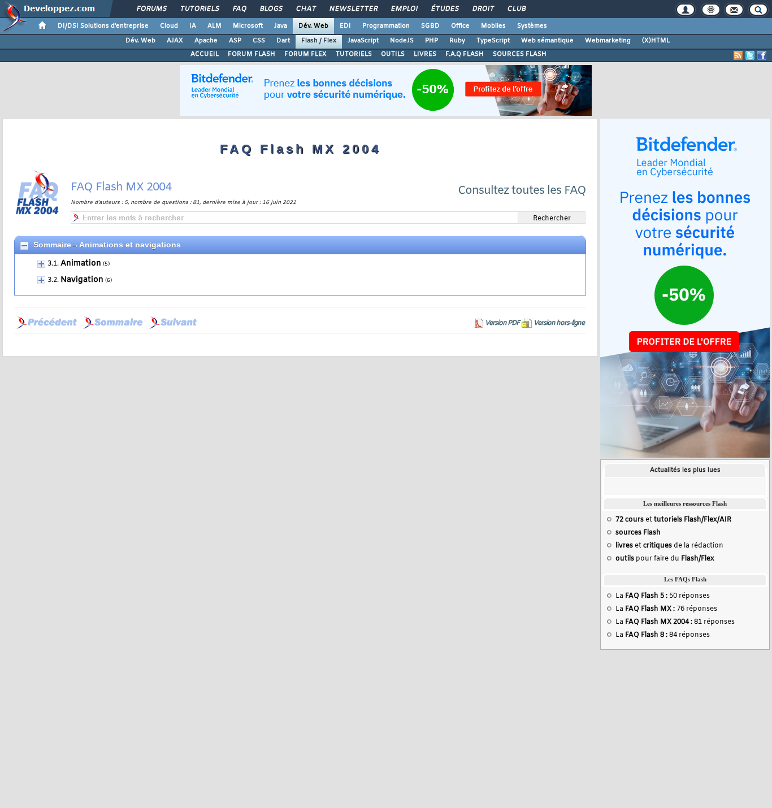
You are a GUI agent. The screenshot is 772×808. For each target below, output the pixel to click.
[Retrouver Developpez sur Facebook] (761, 55)
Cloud (169, 26)
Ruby (457, 41)
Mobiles (493, 26)
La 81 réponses (675, 622)
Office (460, 26)
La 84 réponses (662, 635)
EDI (345, 26)
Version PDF (502, 323)
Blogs (270, 9)
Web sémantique (547, 41)
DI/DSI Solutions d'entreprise (103, 26)
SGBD (430, 26)
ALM (214, 26)
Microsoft (248, 26)
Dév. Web (313, 26)
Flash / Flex (318, 41)
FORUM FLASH (251, 54)
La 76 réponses (666, 609)
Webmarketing (608, 41)
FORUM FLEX (305, 54)
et (673, 519)
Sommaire (52, 244)
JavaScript (363, 41)
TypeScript (493, 41)
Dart (283, 41)
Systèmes (532, 26)
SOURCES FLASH (520, 54)
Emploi (403, 9)
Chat (305, 9)
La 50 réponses (662, 596)
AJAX (175, 41)
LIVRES (425, 54)
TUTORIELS (354, 54)
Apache (206, 41)
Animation (80, 263)
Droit (483, 9)
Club (516, 9)
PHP (431, 41)
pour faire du (664, 558)
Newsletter (353, 9)
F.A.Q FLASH (464, 54)
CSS (259, 41)
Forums (151, 9)
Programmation (386, 26)
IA (192, 26)
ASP (235, 41)
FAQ (239, 9)
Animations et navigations (130, 244)
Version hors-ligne (559, 323)
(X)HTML (656, 41)
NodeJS (402, 41)
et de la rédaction (669, 545)
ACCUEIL (204, 54)
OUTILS (393, 54)
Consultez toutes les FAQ (522, 190)
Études (444, 9)
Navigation (81, 280)
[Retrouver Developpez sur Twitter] (749, 55)
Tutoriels (199, 9)
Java (280, 26)
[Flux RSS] (738, 55)
